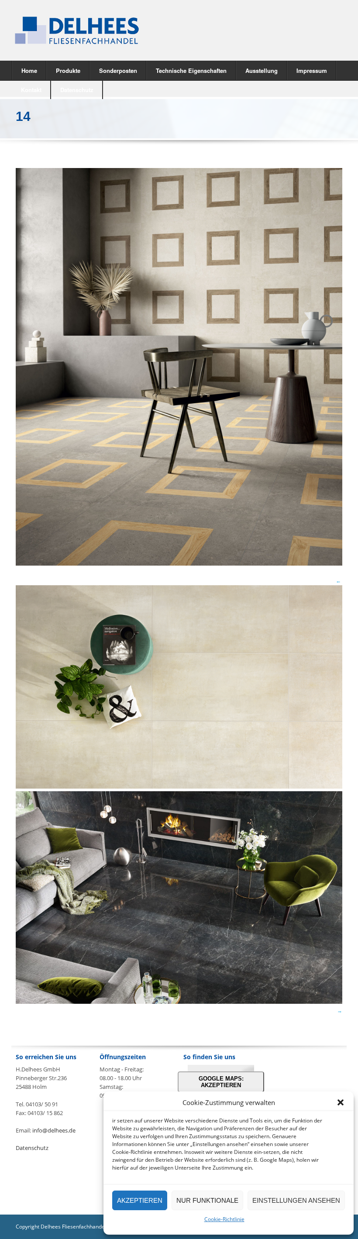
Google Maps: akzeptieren (221, 1081)
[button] (340, 1102)
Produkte (63, 70)
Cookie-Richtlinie (224, 1219)
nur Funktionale (207, 1200)
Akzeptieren (139, 1200)
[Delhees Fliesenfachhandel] (90, 30)
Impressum (311, 70)
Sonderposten (118, 70)
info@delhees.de (54, 1130)
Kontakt (31, 90)
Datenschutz (76, 90)
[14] (179, 563)
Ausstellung (261, 70)
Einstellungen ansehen (296, 1200)
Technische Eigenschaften (191, 70)
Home (29, 70)
